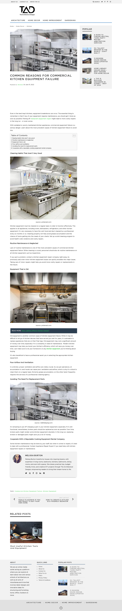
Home (12, 26)
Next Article (64, 497)
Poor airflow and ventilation (20, 144)
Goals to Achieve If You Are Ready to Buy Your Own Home (29, 501)
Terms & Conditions (44, 580)
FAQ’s (40, 575)
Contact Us (24, 1)
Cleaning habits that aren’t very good (23, 138)
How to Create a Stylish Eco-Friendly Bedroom (57, 500)
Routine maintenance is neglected (22, 140)
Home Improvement (52, 20)
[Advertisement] (79, 10)
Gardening (70, 20)
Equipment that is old (18, 142)
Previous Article (24, 497)
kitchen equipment (53, 349)
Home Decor (34, 20)
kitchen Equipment (49, 491)
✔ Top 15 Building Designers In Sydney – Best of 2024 (100, 82)
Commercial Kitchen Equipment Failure (28, 491)
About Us (14, 1)
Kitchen (20, 84)
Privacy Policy (43, 578)
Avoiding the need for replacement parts (24, 146)
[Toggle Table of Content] (73, 135)
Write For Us (35, 1)
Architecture (18, 20)
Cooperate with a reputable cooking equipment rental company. (31, 148)
